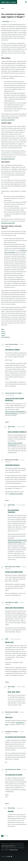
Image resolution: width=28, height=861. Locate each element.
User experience (5, 337)
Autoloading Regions (12, 465)
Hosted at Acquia (14, 849)
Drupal (3, 331)
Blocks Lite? (9, 642)
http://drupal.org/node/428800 (8, 223)
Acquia (3, 335)
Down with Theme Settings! (14, 607)
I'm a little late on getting (13, 774)
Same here (8, 717)
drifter (6, 639)
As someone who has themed (15, 737)
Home (2, 8)
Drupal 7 (3, 333)
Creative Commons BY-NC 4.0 (8, 845)
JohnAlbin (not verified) (11, 602)
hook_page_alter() (14, 692)
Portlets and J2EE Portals (14, 572)
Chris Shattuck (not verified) (12, 769)
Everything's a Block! (12, 349)
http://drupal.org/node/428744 (8, 158)
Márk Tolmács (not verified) (12, 566)
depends (11, 811)
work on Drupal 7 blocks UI (17, 432)
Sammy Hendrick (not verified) (13, 393)
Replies (7, 422)
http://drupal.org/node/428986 (16, 493)
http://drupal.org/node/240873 (8, 119)
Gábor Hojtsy (6, 21)
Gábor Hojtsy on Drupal (8, 2)
